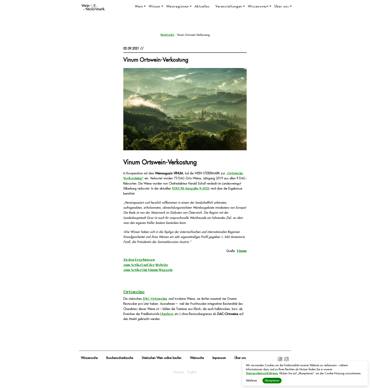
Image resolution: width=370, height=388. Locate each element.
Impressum (219, 357)
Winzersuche (89, 357)
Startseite (167, 35)
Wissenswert (258, 6)
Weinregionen (177, 6)
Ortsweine (134, 291)
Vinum (242, 251)
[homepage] (93, 7)
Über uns (281, 6)
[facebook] (280, 360)
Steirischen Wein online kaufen (161, 357)
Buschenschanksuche (119, 357)
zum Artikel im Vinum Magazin (147, 270)
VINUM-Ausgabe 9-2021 (190, 188)
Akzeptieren (272, 380)
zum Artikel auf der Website (145, 265)
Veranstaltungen (228, 6)
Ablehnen (251, 380)
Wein (139, 6)
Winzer (155, 6)
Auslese (167, 314)
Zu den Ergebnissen (139, 260)
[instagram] (286, 360)
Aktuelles (202, 6)
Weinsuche (197, 357)
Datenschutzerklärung (262, 373)
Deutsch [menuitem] (178, 372)
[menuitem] (179, 372)
